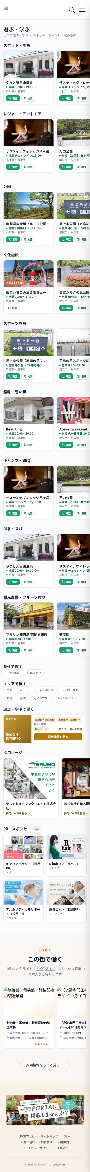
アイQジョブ (45, 968)
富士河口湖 (46, 690)
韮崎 (9, 698)
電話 (15, 98)
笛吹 (23, 698)
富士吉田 (25, 690)
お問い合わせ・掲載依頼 (36, 1142)
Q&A (67, 1136)
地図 (30, 98)
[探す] (72, 10)
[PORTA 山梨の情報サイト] (16, 10)
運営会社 (62, 1148)
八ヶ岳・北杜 (69, 690)
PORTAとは (27, 1136)
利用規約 (64, 1142)
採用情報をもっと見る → (45, 1064)
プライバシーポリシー (36, 1148)
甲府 (9, 690)
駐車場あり (34, 673)
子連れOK (12, 673)
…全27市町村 (64, 698)
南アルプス (40, 698)
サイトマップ (49, 1136)
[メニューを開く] (82, 10)
